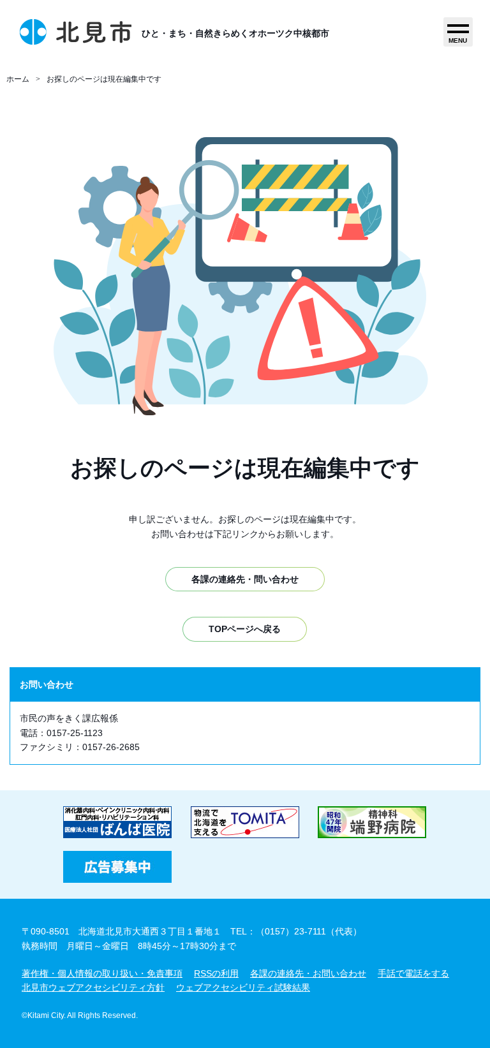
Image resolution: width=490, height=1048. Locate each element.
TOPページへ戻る (245, 629)
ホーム (17, 79)
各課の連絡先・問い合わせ (245, 579)
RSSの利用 (216, 973)
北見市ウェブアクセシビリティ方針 (93, 987)
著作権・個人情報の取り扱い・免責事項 (102, 973)
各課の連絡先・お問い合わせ (308, 973)
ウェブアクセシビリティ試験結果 (243, 987)
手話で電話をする (413, 973)
